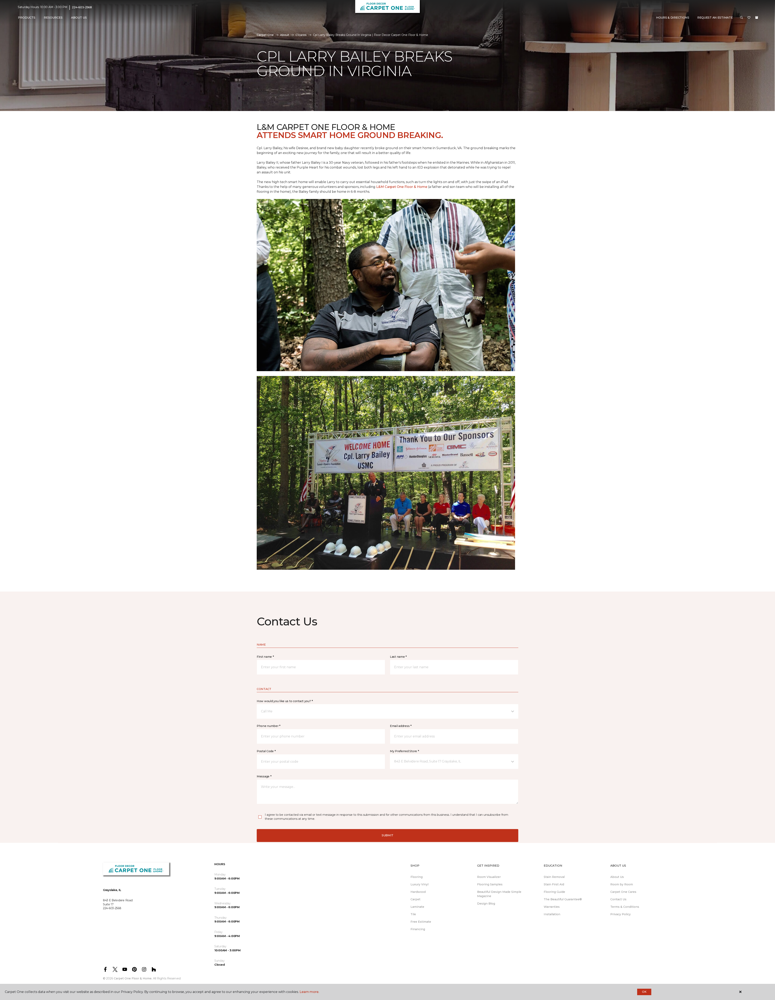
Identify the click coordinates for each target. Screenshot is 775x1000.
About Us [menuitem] (617, 877)
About (284, 35)
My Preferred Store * (404, 751)
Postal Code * (266, 751)
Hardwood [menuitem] (418, 892)
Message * (264, 776)
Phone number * (268, 726)
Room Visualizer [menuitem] (489, 877)
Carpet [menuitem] (415, 899)
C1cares (301, 35)
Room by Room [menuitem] (621, 884)
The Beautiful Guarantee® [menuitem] (563, 899)
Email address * (401, 726)
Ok (644, 992)
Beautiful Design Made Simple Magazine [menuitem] (499, 894)
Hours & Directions (672, 17)
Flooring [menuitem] (417, 877)
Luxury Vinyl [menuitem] (419, 884)
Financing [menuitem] (418, 929)
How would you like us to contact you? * (285, 701)
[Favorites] (749, 17)
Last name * (398, 656)
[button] (741, 17)
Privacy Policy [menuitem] (620, 914)
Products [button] (26, 17)
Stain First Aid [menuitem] (554, 884)
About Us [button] (79, 17)
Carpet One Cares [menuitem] (623, 892)
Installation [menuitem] (552, 914)
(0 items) (756, 17)
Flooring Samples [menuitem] (490, 884)
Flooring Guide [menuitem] (554, 892)
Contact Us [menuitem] (618, 899)
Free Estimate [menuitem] (421, 922)
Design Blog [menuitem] (486, 903)
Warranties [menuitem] (552, 907)
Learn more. (309, 992)
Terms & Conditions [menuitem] (624, 907)
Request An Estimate (715, 17)
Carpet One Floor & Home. (133, 978)
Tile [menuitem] (413, 914)
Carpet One (265, 35)
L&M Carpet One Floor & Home (401, 187)
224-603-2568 (82, 7)
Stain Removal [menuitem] (554, 877)
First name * (265, 656)
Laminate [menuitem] (417, 907)
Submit (387, 835)
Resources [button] (53, 17)
